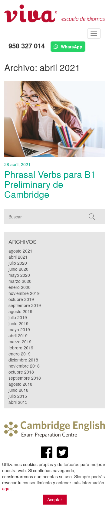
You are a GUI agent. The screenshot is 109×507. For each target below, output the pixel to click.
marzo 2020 (19, 281)
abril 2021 (18, 257)
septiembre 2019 (24, 305)
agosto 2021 (20, 251)
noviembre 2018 (24, 366)
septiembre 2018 (24, 378)
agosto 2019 (20, 311)
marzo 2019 (19, 342)
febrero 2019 (20, 348)
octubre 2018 (21, 372)
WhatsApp (71, 47)
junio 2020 (18, 269)
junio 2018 (18, 390)
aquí (6, 489)
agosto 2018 (20, 384)
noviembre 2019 (24, 293)
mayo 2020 (19, 275)
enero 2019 (19, 354)
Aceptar (54, 499)
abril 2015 (18, 402)
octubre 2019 (21, 299)
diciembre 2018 (23, 360)
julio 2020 (17, 263)
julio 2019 (17, 317)
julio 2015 (17, 396)
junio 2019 (18, 323)
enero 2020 (19, 287)
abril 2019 (18, 335)
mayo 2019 (19, 329)
